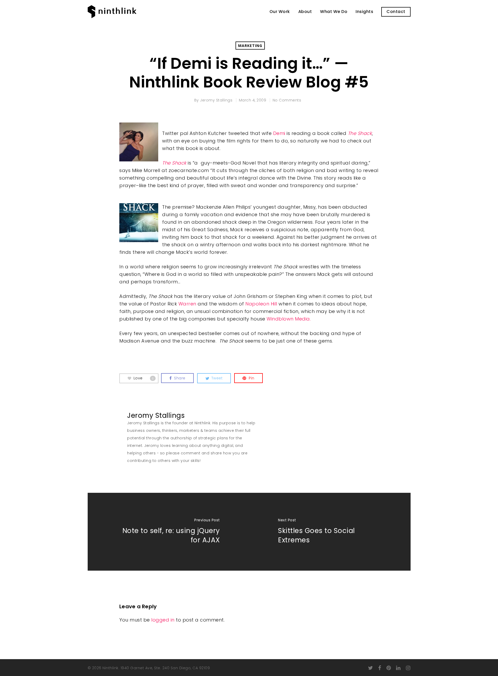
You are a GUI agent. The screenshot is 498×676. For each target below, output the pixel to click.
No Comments (287, 100)
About (305, 12)
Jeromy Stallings (216, 100)
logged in (163, 620)
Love (144, 377)
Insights (364, 12)
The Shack (360, 133)
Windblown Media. (289, 319)
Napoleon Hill (261, 304)
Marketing (250, 45)
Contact (395, 12)
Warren (187, 304)
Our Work (279, 12)
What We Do (333, 12)
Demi (279, 133)
